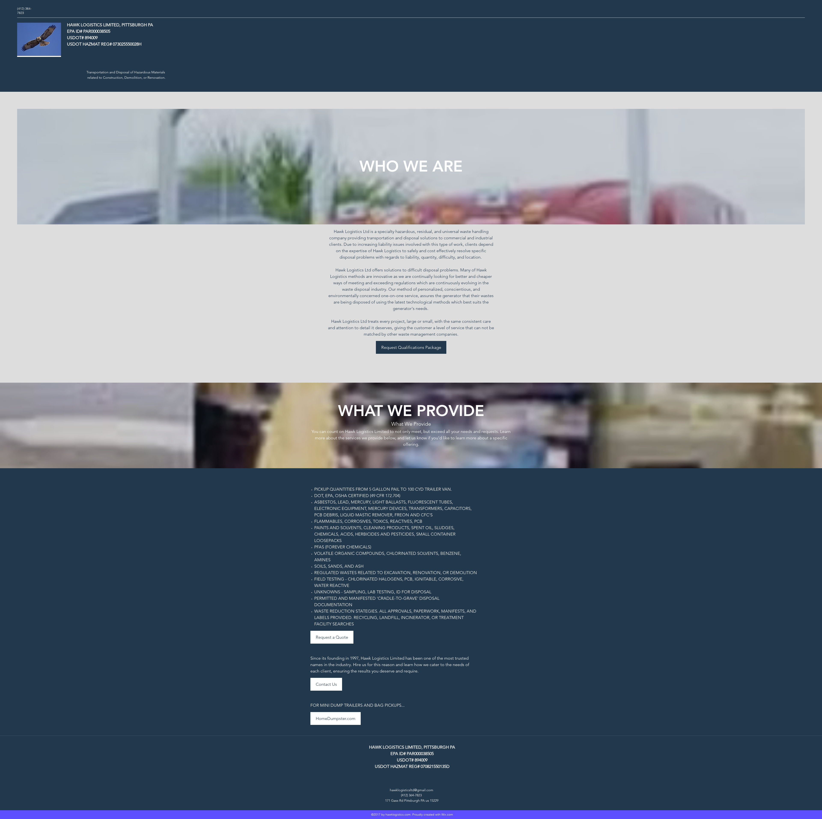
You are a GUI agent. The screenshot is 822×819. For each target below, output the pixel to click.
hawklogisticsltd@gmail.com (411, 790)
